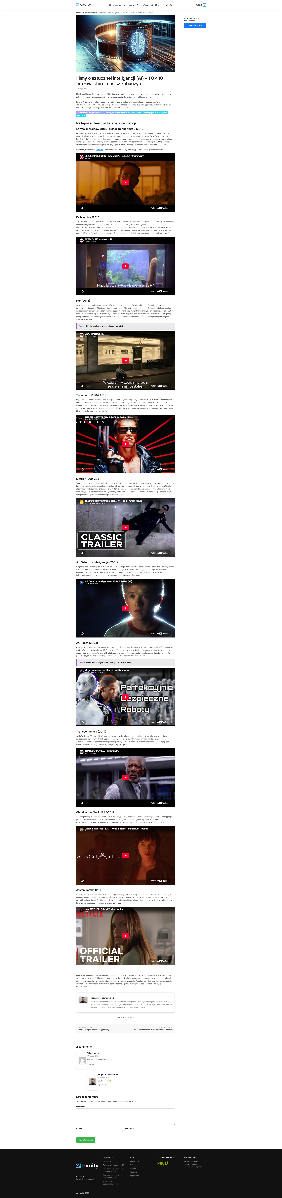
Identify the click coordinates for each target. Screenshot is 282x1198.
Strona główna (81, 13)
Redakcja (133, 1172)
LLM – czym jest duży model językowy (93, 1030)
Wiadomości (92, 13)
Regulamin (107, 1161)
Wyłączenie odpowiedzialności (110, 1182)
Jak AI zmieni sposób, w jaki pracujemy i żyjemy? (153, 1030)
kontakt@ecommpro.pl (85, 1179)
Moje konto (134, 1161)
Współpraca (134, 1176)
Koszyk (132, 1164)
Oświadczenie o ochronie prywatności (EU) (113, 1170)
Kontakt (133, 1168)
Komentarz (81, 1106)
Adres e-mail (131, 1128)
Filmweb (99, 150)
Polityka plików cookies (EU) (114, 1165)
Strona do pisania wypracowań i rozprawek (193, 1165)
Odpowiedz (92, 1064)
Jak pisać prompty (190, 1161)
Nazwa (79, 1128)
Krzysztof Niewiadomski (102, 998)
